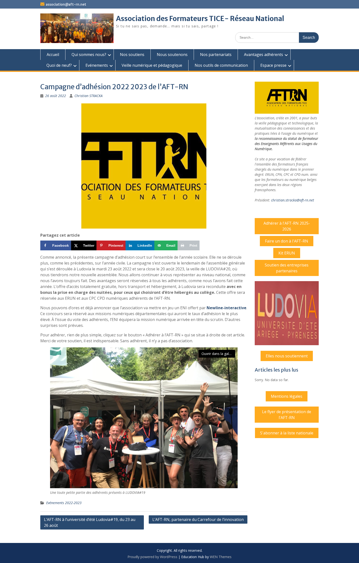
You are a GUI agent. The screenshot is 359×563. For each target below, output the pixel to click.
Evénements (96, 65)
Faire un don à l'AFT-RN (286, 241)
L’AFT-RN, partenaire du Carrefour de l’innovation (198, 519)
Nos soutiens (132, 54)
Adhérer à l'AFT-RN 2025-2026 (287, 226)
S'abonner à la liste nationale (286, 433)
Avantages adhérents (263, 54)
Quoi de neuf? (59, 65)
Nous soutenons (172, 54)
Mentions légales (286, 396)
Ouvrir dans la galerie (218, 353)
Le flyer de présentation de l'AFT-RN (286, 414)
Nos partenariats (216, 54)
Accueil (53, 54)
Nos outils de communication (221, 65)
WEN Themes (221, 556)
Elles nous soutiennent (287, 356)
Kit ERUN (286, 253)
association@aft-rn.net (66, 4)
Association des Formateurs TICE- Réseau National (200, 18)
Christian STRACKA (88, 95)
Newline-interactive (226, 307)
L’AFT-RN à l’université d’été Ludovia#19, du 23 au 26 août (89, 522)
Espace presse (273, 65)
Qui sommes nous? (89, 54)
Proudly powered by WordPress (152, 556)
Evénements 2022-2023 (64, 502)
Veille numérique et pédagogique (152, 65)
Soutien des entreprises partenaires (286, 268)
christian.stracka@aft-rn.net (292, 200)
